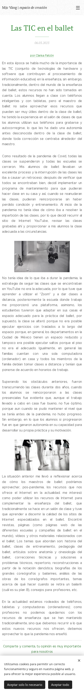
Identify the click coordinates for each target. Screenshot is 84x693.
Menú (78, 7)
